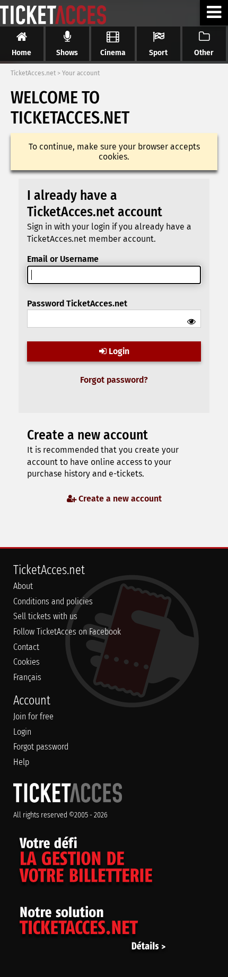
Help (21, 762)
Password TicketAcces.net (77, 303)
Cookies (26, 662)
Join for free (33, 716)
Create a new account (119, 499)
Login (118, 351)
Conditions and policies (53, 601)
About (23, 586)
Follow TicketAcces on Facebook (67, 632)
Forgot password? (114, 380)
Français (27, 677)
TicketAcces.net (33, 73)
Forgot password (40, 747)
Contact (26, 647)
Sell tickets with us (45, 616)
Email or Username (63, 259)
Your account (81, 73)
